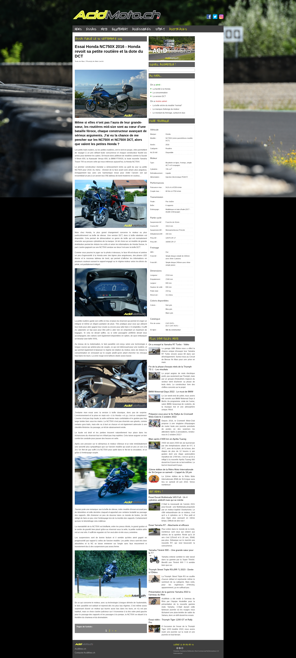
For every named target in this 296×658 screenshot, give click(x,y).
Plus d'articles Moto (163, 339)
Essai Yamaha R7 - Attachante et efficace (169, 525)
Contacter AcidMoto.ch (85, 653)
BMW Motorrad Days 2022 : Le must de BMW (171, 391)
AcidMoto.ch (80, 649)
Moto (104, 29)
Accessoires (141, 29)
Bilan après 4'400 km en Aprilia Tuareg (167, 439)
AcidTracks (178, 29)
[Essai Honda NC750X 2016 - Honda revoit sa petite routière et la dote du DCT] (111, 117)
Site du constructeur (173, 330)
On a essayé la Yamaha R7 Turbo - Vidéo (169, 344)
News (78, 29)
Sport (160, 29)
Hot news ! (156, 492)
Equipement (120, 29)
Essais (91, 29)
